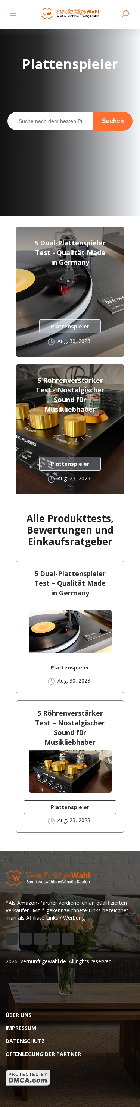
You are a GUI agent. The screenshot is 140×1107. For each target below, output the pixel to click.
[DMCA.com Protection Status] (28, 1084)
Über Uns (18, 1014)
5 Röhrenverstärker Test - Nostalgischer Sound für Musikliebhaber (70, 395)
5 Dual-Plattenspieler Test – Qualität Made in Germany (70, 583)
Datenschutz (25, 1040)
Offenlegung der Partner (43, 1053)
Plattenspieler (70, 326)
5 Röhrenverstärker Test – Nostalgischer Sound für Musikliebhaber (70, 728)
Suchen (113, 121)
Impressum (21, 1027)
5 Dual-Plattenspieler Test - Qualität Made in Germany (70, 252)
